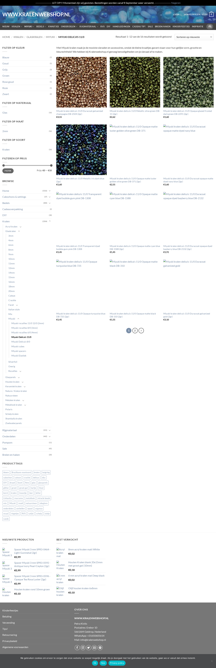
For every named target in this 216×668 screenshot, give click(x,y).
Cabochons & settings (14, 196)
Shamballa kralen (13, 418)
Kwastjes (53, 26)
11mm (11, 263)
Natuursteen (11, 395)
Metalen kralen (12, 400)
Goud (5, 63)
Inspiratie (197, 26)
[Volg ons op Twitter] (88, 647)
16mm (11, 281)
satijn (30, 513)
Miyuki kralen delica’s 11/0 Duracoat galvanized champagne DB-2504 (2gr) (79, 112)
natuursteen (31, 503)
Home (6, 36)
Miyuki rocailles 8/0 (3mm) (24, 327)
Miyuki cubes (17, 346)
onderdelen (8, 508)
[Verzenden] (210, 26)
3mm (10, 235)
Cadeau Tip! (139, 26)
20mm (11, 291)
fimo (27, 482)
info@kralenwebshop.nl (93, 639)
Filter (8, 170)
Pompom (7, 442)
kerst (5, 493)
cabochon (7, 477)
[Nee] (212, 662)
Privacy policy (117, 663)
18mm (11, 286)
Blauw (5, 57)
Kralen (16, 26)
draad (12, 482)
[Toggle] (50, 190)
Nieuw (5, 26)
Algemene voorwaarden (15, 646)
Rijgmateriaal (88, 26)
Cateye (11, 295)
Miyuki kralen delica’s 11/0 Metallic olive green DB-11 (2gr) (135, 112)
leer (31, 493)
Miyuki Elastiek (18, 355)
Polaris (8, 409)
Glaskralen (34, 36)
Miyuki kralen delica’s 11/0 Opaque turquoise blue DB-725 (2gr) (80, 315)
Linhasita (7, 498)
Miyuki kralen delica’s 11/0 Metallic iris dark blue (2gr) (80, 180)
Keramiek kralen (13, 386)
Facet (11, 304)
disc (44, 477)
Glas (4, 112)
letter (38, 493)
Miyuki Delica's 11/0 (21, 337)
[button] (176, 14)
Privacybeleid (9, 640)
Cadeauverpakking (12, 209)
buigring (46, 472)
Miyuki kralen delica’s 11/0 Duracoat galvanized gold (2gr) (186, 315)
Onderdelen (68, 26)
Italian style (14, 309)
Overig (11, 366)
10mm (11, 258)
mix (5, 503)
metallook (30, 498)
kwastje (23, 493)
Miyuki (28, 26)
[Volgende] (141, 330)
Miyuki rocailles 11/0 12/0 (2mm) (27, 323)
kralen (14, 493)
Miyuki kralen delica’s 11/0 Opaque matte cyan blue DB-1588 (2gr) (135, 247)
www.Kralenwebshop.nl (15, 14)
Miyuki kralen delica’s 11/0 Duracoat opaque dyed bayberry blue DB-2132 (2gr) (187, 247)
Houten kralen (12, 381)
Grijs (5, 69)
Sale (150, 26)
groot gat (23, 488)
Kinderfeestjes (181, 26)
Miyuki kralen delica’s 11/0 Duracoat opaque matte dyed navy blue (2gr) (188, 180)
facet (20, 482)
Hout (41, 488)
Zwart (5, 93)
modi (21, 503)
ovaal (5, 513)
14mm (11, 272)
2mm (5, 131)
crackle (27, 477)
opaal (30, 508)
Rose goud (8, 81)
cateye (18, 477)
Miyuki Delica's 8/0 (20, 341)
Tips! (5, 628)
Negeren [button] (176, 2)
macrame (18, 498)
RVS (102, 26)
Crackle (12, 300)
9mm (10, 254)
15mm (11, 277)
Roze (5, 87)
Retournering (9, 634)
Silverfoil (12, 361)
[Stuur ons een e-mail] (94, 647)
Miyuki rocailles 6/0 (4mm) (24, 332)
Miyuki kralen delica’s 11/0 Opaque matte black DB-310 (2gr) (133, 315)
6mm (10, 245)
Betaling (6, 616)
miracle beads (44, 498)
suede (6, 519)
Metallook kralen (13, 404)
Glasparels (10, 377)
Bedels (40, 26)
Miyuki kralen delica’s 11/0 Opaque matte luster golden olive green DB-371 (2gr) (133, 180)
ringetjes (15, 513)
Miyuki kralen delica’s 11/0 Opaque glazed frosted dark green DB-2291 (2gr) (187, 112)
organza (39, 508)
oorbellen (20, 508)
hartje (33, 488)
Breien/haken (162, 26)
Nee (103, 663)
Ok (95, 663)
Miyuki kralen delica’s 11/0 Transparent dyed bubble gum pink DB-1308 (78, 247)
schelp (39, 513)
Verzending (8, 622)
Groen (5, 75)
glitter (6, 488)
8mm (10, 249)
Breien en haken (11, 454)
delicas (36, 477)
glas (34, 482)
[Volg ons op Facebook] (77, 647)
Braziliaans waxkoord (21, 472)
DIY (109, 26)
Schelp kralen (12, 414)
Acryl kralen (11, 226)
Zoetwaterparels (13, 423)
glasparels (43, 482)
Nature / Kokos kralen (16, 391)
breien (37, 472)
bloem (6, 472)
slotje (47, 513)
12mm (11, 268)
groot (14, 488)
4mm (10, 240)
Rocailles (12, 371)
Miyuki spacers (18, 351)
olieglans (44, 503)
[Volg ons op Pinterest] (100, 647)
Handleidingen (121, 26)
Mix (10, 314)
